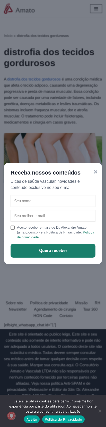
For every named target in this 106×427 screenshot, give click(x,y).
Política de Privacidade (63, 419)
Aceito (31, 419)
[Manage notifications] (11, 416)
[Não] (99, 410)
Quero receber (53, 250)
